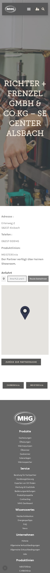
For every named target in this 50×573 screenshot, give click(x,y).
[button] (29, 9)
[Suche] (43, 9)
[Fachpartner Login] (37, 9)
